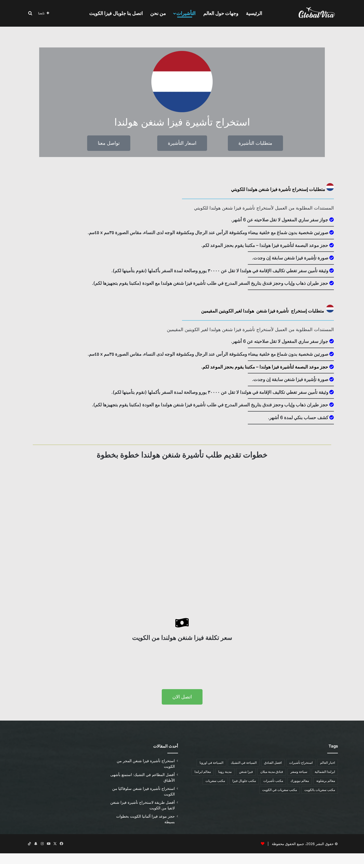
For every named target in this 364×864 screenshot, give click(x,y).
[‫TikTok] (29, 844)
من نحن (158, 13)
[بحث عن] (30, 13)
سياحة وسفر (298, 772)
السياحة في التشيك (244, 763)
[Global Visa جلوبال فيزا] (315, 13)
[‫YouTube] (48, 844)
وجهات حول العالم (220, 13)
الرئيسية (254, 13)
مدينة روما (225, 772)
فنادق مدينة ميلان (271, 772)
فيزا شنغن (246, 772)
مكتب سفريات (215, 781)
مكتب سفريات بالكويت (319, 790)
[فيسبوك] (61, 844)
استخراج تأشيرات (301, 763)
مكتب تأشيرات (273, 781)
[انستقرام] (42, 844)
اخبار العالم (327, 763)
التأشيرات (186, 13)
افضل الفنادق (273, 763)
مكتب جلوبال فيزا (244, 781)
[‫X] (55, 844)
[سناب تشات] (36, 844)
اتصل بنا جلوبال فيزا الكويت (116, 13)
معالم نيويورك (299, 781)
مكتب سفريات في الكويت (279, 790)
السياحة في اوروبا (211, 763)
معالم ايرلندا (203, 772)
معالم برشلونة (325, 781)
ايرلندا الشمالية (325, 772)
